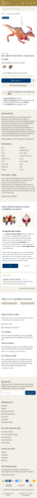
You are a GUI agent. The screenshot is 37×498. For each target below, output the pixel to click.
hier (15, 252)
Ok (10, 266)
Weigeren (27, 266)
